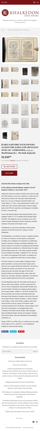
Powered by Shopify (28, 427)
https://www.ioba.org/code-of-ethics (20, 408)
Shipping (12, 160)
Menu (5, 2)
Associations (19, 418)
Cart (37, 2)
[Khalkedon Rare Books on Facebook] (34, 422)
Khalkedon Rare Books (15, 427)
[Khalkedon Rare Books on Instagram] (37, 422)
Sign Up (35, 351)
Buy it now (9, 173)
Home (2, 30)
